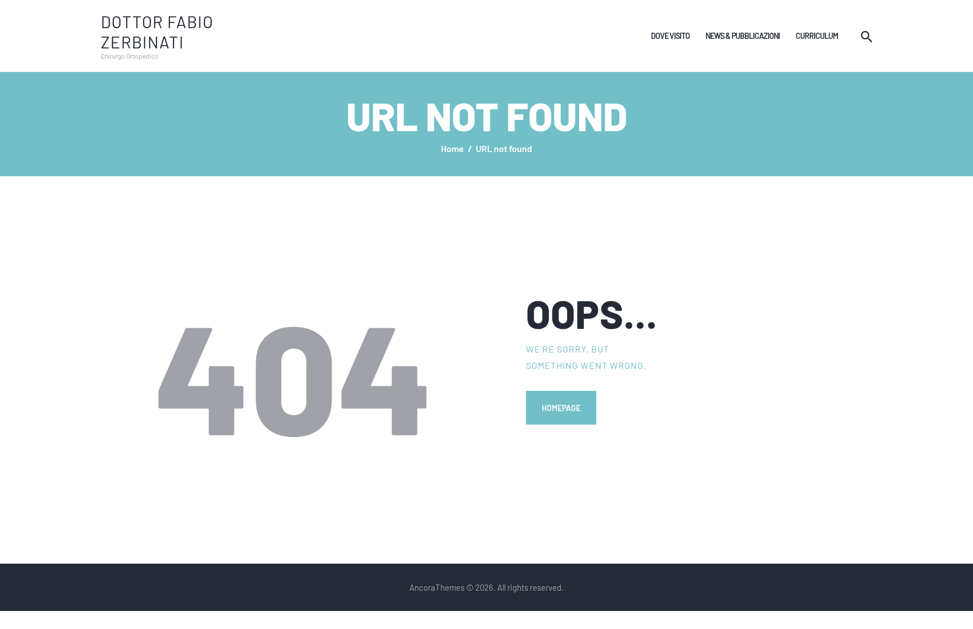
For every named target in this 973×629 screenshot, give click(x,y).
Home (452, 148)
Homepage (561, 408)
